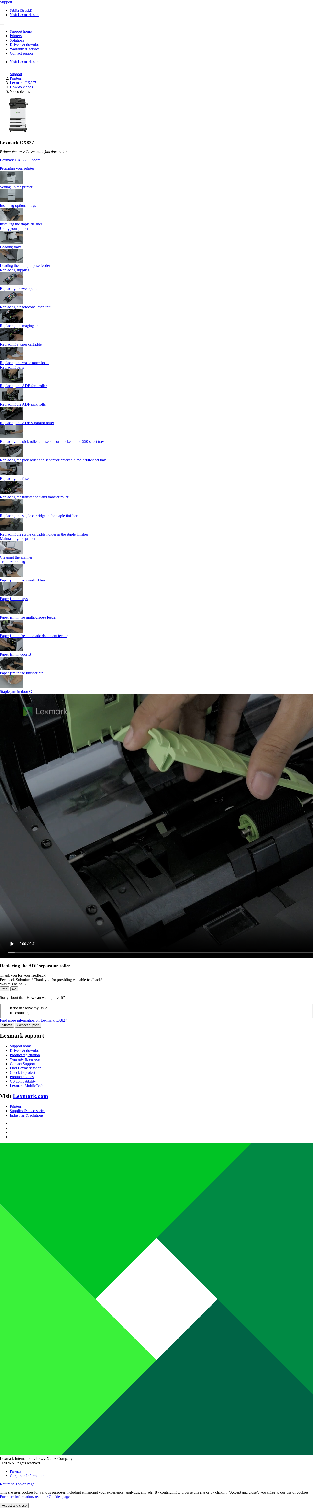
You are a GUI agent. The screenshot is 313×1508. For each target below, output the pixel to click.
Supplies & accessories (27, 1111)
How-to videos (21, 87)
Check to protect (22, 1072)
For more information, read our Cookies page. (35, 1497)
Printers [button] (16, 36)
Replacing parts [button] (12, 367)
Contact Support (22, 1064)
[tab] (156, 168)
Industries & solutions (26, 1115)
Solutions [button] (17, 40)
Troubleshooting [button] (12, 561)
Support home (21, 1046)
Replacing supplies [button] (14, 270)
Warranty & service (25, 1059)
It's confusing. (20, 1013)
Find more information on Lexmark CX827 (33, 1020)
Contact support (28, 1025)
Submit (7, 1025)
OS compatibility (23, 1081)
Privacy (16, 1471)
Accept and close (14, 1505)
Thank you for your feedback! (23, 975)
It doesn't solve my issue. (29, 1008)
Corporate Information (27, 1476)
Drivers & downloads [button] (26, 44)
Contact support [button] (22, 53)
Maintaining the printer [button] (17, 539)
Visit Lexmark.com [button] (24, 15)
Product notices (22, 1077)
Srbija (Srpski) (21, 10)
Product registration (25, 1055)
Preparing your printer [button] (17, 168)
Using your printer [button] (14, 228)
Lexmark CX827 (23, 83)
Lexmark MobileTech (26, 1086)
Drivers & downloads (26, 1050)
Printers (16, 78)
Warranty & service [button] (25, 49)
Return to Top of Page (17, 1484)
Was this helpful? (13, 984)
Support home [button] (21, 31)
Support (16, 74)
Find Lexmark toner (25, 1068)
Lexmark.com (30, 1096)
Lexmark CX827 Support (20, 160)
